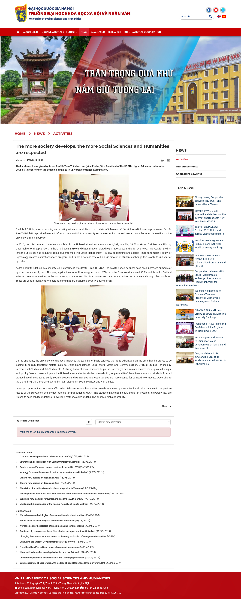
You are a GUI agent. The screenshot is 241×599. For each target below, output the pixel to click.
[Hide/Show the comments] (89, 422)
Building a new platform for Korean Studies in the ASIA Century (51, 499)
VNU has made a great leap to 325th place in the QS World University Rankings (209, 244)
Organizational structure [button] (59, 32)
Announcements (187, 166)
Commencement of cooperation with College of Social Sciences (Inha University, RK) (62, 563)
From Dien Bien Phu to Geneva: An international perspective (50, 547)
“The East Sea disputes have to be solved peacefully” (46, 456)
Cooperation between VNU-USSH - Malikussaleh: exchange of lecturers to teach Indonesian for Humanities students (200, 278)
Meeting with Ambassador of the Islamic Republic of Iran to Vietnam (54, 504)
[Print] (163, 160)
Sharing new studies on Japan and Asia (39, 477)
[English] (219, 16)
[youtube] (215, 10)
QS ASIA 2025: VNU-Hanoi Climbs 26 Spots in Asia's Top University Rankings (210, 314)
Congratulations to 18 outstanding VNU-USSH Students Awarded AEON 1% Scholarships (210, 358)
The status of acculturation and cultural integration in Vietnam (51, 488)
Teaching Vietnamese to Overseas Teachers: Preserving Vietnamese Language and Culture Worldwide (198, 297)
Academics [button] (98, 32)
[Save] (169, 160)
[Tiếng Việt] (224, 16)
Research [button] (114, 32)
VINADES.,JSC (114, 593)
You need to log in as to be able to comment (48, 432)
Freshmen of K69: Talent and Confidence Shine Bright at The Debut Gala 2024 (210, 327)
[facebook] (208, 10)
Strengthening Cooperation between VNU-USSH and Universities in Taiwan (209, 201)
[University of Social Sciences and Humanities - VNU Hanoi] (21, 13)
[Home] (18, 32)
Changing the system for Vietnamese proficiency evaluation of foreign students (60, 536)
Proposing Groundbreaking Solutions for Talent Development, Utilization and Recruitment (210, 343)
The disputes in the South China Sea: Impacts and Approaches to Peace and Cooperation (64, 493)
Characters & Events (189, 173)
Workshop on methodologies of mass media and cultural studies (52, 515)
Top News (185, 188)
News (181, 150)
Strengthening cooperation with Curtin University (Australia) (50, 461)
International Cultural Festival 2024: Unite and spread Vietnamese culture (209, 230)
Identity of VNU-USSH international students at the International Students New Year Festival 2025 (210, 216)
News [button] (84, 32)
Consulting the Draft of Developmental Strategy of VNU (47, 541)
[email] (222, 10)
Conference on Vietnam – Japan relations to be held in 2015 (50, 467)
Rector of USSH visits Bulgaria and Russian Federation (47, 520)
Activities (182, 159)
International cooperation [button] (142, 32)
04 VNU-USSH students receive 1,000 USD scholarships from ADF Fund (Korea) (210, 260)
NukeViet (90, 593)
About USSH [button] (30, 32)
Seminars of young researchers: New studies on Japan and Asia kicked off (57, 531)
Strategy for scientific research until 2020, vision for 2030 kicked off (54, 472)
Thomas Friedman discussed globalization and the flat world (50, 552)
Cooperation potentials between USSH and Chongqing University (52, 557)
